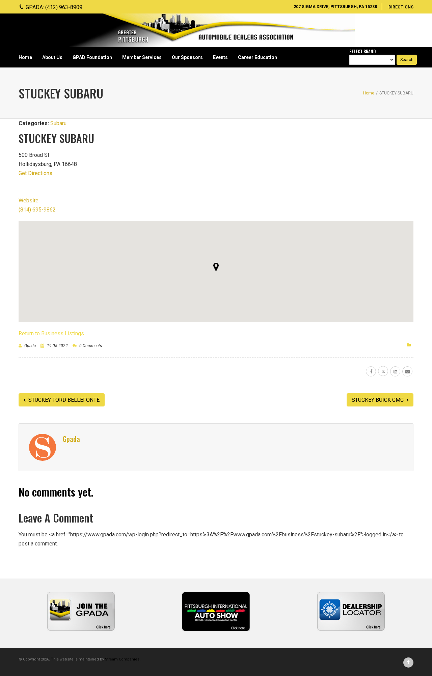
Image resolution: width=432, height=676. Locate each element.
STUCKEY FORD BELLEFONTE (63, 400)
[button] (216, 267)
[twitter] (383, 371)
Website (28, 200)
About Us (52, 57)
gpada (30, 345)
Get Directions (35, 173)
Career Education (257, 57)
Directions (400, 7)
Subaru (58, 123)
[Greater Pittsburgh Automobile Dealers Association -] (211, 30)
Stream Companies (122, 659)
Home (25, 57)
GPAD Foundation (92, 57)
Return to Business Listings (51, 333)
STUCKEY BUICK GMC (378, 400)
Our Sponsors (187, 57)
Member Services (142, 57)
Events (220, 57)
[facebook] (371, 371)
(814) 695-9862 (37, 209)
